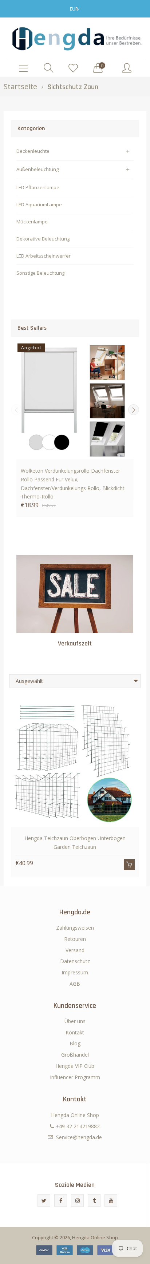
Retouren (75, 938)
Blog (75, 1043)
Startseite (20, 86)
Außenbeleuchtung (37, 169)
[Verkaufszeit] (74, 594)
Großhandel (75, 1054)
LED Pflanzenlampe (37, 187)
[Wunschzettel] (73, 68)
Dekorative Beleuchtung (43, 238)
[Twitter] (44, 1200)
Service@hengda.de (79, 1137)
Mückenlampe (32, 221)
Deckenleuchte (33, 151)
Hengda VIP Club (74, 1065)
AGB (75, 983)
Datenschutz (75, 961)
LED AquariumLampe (39, 204)
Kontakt (75, 1032)
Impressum (75, 972)
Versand (75, 950)
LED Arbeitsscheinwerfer (43, 256)
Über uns (75, 1021)
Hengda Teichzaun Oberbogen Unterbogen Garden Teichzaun (75, 842)
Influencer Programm (75, 1077)
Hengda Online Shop (95, 1237)
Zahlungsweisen (75, 927)
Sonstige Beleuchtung (40, 273)
